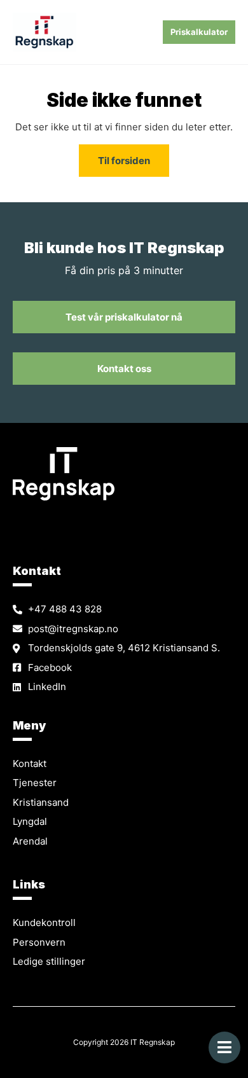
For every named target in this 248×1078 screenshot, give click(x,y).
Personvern (39, 942)
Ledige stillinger (49, 961)
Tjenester (35, 783)
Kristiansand (41, 802)
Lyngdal (30, 821)
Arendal (30, 841)
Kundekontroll (44, 922)
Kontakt (29, 763)
